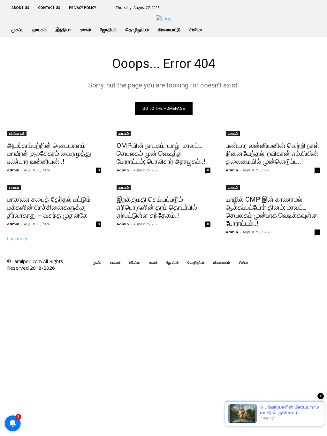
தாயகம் (123, 133)
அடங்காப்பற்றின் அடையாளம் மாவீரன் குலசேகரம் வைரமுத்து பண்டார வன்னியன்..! (49, 153)
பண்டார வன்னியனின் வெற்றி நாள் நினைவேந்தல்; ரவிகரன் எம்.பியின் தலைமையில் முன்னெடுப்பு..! (272, 153)
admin (13, 170)
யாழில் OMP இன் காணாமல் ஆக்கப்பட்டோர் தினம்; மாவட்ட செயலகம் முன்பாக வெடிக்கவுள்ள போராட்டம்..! (271, 211)
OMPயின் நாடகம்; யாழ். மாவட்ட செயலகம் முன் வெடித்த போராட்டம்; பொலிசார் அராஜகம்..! (161, 153)
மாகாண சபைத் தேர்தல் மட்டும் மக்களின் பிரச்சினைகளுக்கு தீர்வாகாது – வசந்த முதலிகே (49, 207)
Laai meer (17, 238)
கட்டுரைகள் (17, 133)
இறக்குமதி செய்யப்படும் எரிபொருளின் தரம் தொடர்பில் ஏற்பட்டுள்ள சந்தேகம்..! (157, 207)
